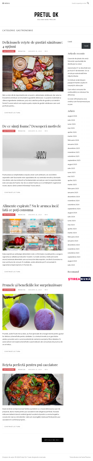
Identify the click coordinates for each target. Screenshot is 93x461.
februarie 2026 (73, 140)
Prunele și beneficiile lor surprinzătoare (32, 285)
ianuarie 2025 (73, 192)
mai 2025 (71, 176)
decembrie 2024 (74, 196)
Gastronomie (9, 51)
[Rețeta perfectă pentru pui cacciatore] (32, 389)
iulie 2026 (71, 120)
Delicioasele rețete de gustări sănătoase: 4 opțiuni (32, 44)
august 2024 (72, 213)
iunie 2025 (72, 172)
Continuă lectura (12, 113)
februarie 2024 (73, 237)
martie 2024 (72, 233)
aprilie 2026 (72, 132)
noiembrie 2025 (73, 152)
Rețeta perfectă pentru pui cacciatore (30, 364)
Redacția (21, 51)
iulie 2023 (71, 265)
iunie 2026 (72, 124)
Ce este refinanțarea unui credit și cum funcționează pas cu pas (79, 101)
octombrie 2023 (73, 253)
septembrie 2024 (74, 209)
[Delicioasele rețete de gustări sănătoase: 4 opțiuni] (32, 73)
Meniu (7, 3)
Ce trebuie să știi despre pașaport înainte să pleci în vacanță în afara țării (77, 82)
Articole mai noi (51, 440)
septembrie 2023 (74, 257)
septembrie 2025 (74, 160)
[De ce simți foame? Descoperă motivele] (32, 153)
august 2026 (72, 116)
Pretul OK (46, 14)
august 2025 (72, 164)
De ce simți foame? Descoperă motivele (31, 126)
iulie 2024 (71, 217)
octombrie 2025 (73, 156)
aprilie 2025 (72, 180)
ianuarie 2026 (73, 144)
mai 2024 (71, 225)
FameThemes (86, 457)
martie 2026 (72, 136)
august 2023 (72, 261)
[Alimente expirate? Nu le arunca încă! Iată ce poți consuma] (32, 234)
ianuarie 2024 (73, 241)
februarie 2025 (73, 188)
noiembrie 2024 (73, 200)
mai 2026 (71, 128)
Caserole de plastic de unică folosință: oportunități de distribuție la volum (78, 61)
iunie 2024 (72, 221)
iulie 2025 (71, 168)
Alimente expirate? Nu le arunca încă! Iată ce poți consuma (30, 208)
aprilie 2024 (72, 229)
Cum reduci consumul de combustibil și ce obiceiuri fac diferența (78, 92)
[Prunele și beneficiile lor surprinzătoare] (32, 312)
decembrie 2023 (74, 245)
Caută (70, 41)
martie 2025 (72, 184)
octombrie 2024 (73, 204)
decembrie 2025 (74, 148)
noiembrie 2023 (73, 249)
